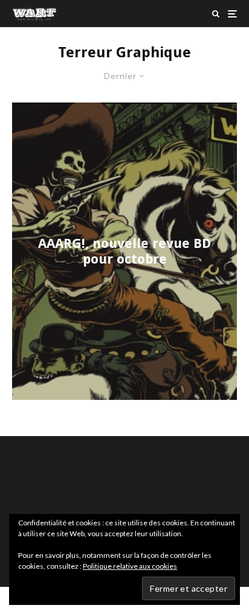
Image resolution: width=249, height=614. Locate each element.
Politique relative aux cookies (130, 566)
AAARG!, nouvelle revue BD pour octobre (124, 250)
